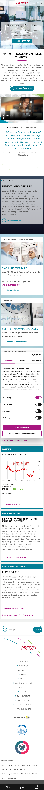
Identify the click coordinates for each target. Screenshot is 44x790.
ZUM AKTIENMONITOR (12, 504)
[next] (40, 153)
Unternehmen (24, 670)
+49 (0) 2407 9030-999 (11, 285)
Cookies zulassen (22, 427)
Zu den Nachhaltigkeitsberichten (18, 615)
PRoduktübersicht (24, 88)
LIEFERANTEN (23, 687)
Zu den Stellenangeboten (15, 557)
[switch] (38, 404)
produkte (24, 661)
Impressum (12, 765)
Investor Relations (23, 683)
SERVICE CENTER (13, 290)
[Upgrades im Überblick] (22, 314)
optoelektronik (23, 700)
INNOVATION (23, 665)
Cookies (3, 778)
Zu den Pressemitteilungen (15, 440)
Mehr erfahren (23, 41)
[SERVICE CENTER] (22, 253)
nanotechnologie (23, 709)
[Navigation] (3, 3)
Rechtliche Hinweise (31, 774)
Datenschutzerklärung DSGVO (27, 765)
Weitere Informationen (14, 608)
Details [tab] (22, 361)
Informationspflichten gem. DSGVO (12, 774)
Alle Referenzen (14, 220)
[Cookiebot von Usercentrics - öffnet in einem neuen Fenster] (32, 355)
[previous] (3, 153)
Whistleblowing (12, 778)
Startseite (4, 765)
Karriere (23, 678)
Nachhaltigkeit (23, 696)
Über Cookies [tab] (36, 361)
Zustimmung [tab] (8, 361)
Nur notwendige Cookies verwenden (22, 433)
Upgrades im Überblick (17, 341)
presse (24, 674)
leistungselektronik (23, 704)
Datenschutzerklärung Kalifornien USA (13, 769)
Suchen (37, 629)
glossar (23, 691)
